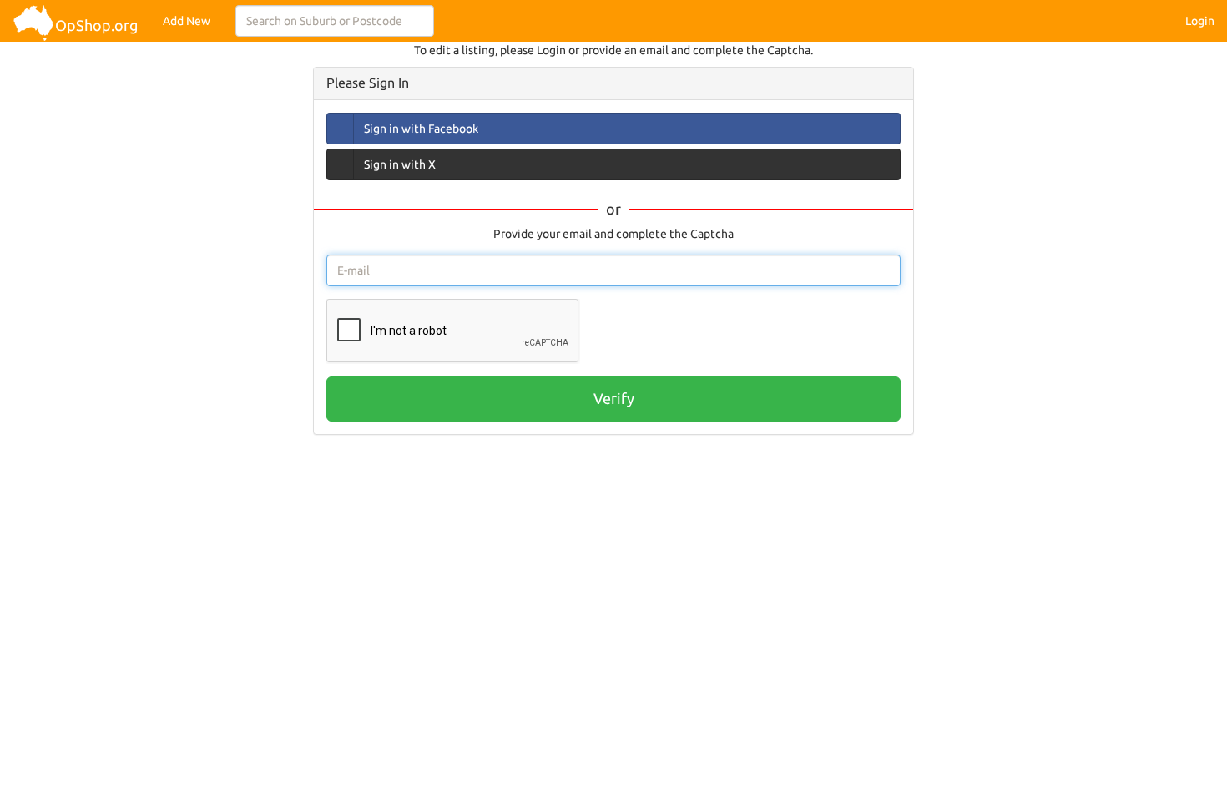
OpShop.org (96, 25)
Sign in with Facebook (421, 128)
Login (1199, 21)
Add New (186, 21)
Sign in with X (400, 164)
